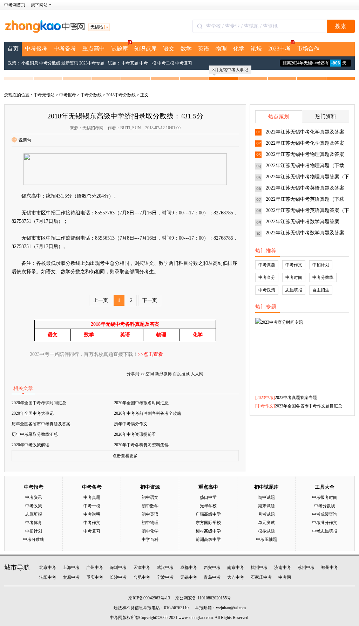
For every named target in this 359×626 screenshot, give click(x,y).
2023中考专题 (91, 63)
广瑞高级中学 (208, 514)
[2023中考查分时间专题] (302, 350)
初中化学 (150, 531)
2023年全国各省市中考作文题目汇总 (308, 406)
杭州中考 (259, 567)
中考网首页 (14, 4)
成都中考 (188, 567)
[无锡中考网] (44, 31)
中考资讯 (33, 497)
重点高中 (93, 48)
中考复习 (183, 63)
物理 (221, 48)
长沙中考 (118, 577)
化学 (238, 48)
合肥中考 (141, 577)
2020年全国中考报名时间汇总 (141, 402)
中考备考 (65, 48)
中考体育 (33, 522)
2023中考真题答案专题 (296, 397)
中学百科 (150, 539)
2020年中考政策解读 (30, 444)
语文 (168, 48)
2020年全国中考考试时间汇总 (39, 402)
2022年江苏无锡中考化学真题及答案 (305, 132)
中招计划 (320, 264)
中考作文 (293, 264)
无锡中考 (188, 577)
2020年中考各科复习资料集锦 (141, 444)
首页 (13, 48)
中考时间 (293, 277)
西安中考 (212, 567)
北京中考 (47, 567)
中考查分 (266, 277)
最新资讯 (69, 63)
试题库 (119, 48)
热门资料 (325, 116)
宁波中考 (165, 577)
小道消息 (29, 63)
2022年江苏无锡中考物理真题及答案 (305, 154)
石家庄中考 (261, 577)
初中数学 (150, 505)
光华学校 (208, 505)
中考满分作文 (324, 522)
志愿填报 (293, 290)
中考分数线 (49, 63)
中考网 (284, 577)
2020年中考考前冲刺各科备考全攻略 (147, 413)
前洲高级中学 (208, 539)
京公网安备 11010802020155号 (203, 598)
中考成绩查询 (324, 514)
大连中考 (235, 577)
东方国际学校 (208, 522)
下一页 (149, 300)
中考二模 (165, 63)
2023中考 (279, 48)
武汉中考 (165, 567)
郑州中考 (329, 567)
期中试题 (266, 497)
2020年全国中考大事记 (33, 413)
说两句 (25, 140)
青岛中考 (212, 577)
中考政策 (266, 290)
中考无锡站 (44, 94)
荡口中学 (208, 497)
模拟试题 (266, 531)
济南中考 (282, 567)
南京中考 (235, 567)
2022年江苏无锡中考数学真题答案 (302, 221)
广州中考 (94, 567)
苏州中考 (306, 567)
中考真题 (130, 63)
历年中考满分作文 (131, 423)
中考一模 (148, 63)
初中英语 (150, 514)
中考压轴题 (266, 539)
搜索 (340, 26)
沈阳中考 (47, 577)
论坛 (256, 48)
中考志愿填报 (324, 531)
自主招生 (320, 290)
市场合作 (308, 48)
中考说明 (91, 514)
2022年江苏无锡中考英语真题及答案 (305, 188)
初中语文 (150, 497)
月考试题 (266, 514)
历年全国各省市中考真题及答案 (41, 423)
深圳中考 (118, 567)
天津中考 (141, 567)
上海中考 (71, 567)
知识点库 (145, 48)
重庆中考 (94, 577)
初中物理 (150, 522)
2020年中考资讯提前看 (135, 434)
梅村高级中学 (208, 531)
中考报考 (36, 48)
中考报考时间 (324, 497)
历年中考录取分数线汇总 (35, 434)
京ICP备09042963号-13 (149, 598)
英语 (203, 48)
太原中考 (71, 577)
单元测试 (266, 522)
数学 (186, 48)
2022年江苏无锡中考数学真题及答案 (305, 232)
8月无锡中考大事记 (230, 69)
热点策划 (278, 116)
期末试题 (266, 505)
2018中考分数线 (121, 94)
